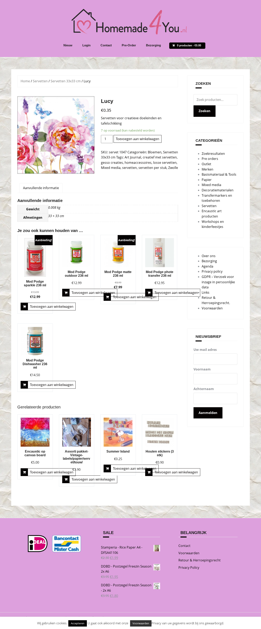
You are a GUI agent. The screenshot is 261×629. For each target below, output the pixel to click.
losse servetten (165, 162)
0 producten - (189, 45)
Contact (106, 45)
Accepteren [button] (77, 623)
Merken (207, 169)
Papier (207, 179)
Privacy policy (212, 271)
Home (25, 81)
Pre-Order (129, 45)
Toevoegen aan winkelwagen (137, 139)
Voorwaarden (212, 308)
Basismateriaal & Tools (219, 174)
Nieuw (67, 45)
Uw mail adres (205, 349)
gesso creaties (112, 162)
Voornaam (202, 369)
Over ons (209, 256)
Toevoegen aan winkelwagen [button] (51, 306)
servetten (129, 167)
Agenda (207, 266)
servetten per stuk (152, 167)
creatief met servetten (160, 157)
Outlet (206, 164)
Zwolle (173, 167)
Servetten (40, 81)
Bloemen (154, 152)
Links (205, 292)
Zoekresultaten (213, 153)
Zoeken (204, 111)
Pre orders (210, 158)
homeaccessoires (138, 162)
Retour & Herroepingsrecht (199, 560)
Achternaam (204, 389)
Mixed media (111, 167)
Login (86, 45)
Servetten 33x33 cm (66, 81)
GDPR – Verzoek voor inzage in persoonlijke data (218, 281)
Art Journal (133, 157)
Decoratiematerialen (217, 190)
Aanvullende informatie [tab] (41, 188)
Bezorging (153, 45)
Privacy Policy (188, 567)
